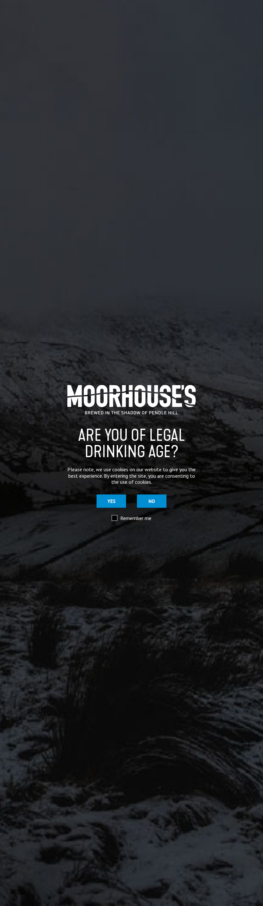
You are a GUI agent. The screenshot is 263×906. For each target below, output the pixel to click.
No (151, 501)
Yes (111, 501)
